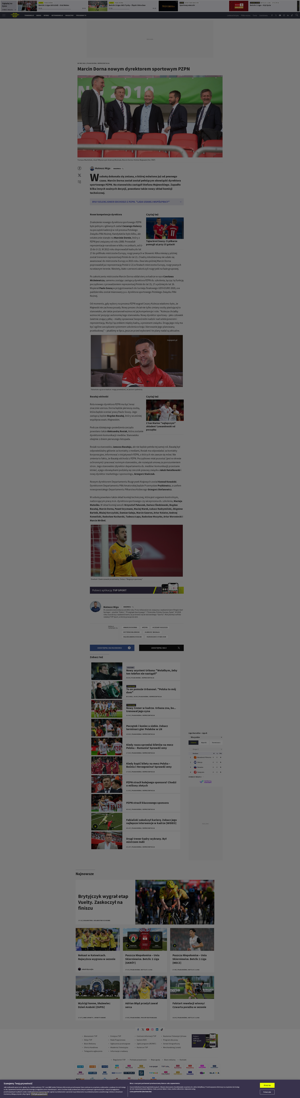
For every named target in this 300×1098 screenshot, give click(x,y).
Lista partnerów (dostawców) (141, 1092)
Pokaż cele (267, 1092)
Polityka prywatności (39, 1094)
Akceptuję (267, 1085)
